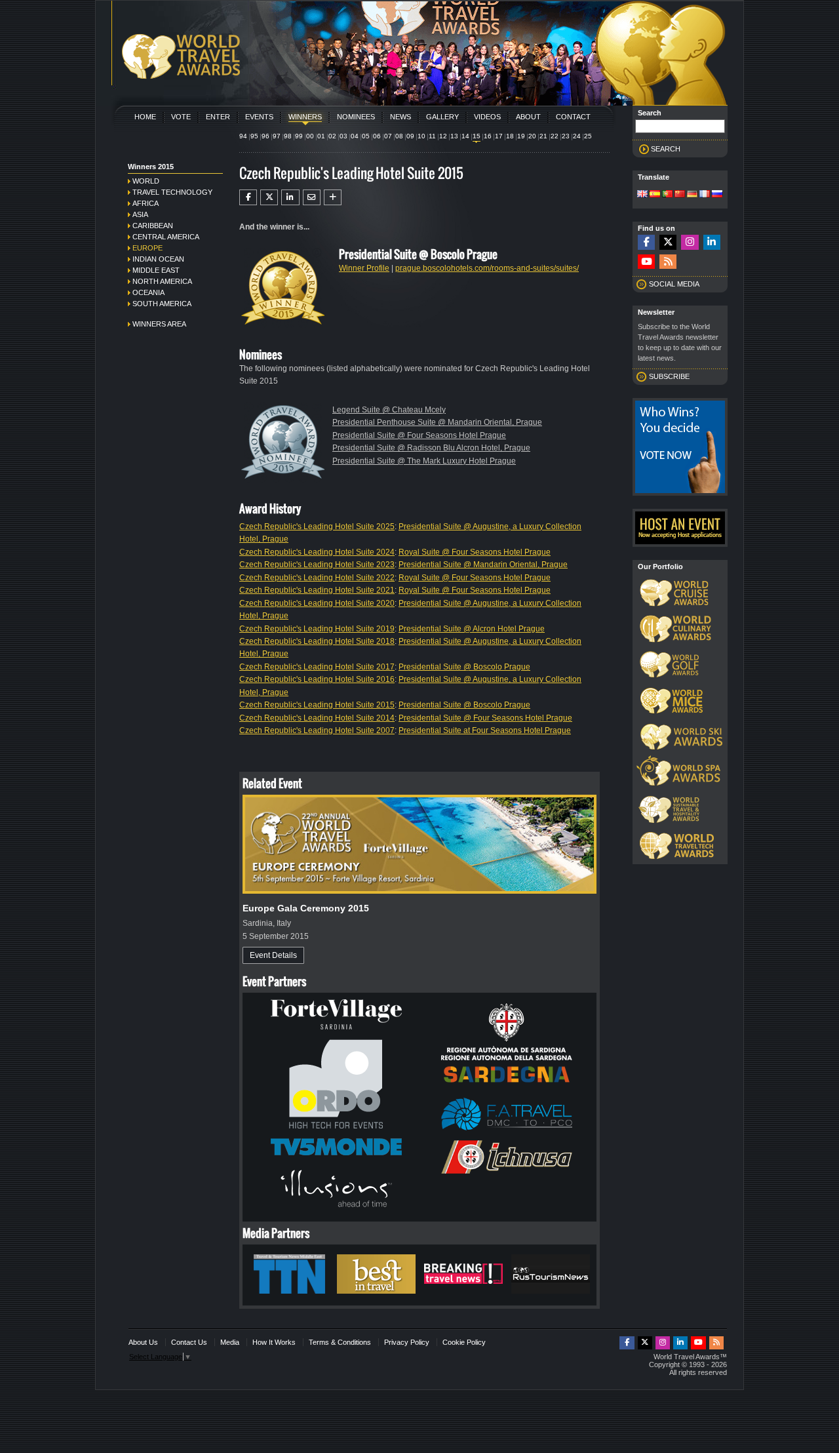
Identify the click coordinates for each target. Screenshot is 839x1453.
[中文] (679, 194)
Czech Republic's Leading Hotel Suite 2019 (317, 628)
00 (310, 136)
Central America (165, 237)
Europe (147, 248)
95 (254, 136)
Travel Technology (172, 192)
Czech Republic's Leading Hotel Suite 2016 (317, 679)
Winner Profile (364, 268)
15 (476, 136)
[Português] (667, 194)
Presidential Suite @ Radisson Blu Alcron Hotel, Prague (431, 447)
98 (288, 136)
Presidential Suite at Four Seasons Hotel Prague (485, 730)
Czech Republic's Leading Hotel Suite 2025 (317, 526)
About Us (143, 1342)
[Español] (655, 194)
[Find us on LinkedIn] (711, 242)
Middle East (156, 270)
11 (432, 136)
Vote (181, 117)
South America (161, 304)
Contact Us (189, 1342)
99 (299, 136)
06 (377, 136)
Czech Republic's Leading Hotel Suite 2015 (317, 704)
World (145, 181)
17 (499, 136)
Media (229, 1342)
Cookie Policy (464, 1342)
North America (162, 281)
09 (410, 136)
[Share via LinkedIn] (290, 197)
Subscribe (669, 376)
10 (421, 136)
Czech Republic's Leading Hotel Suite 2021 (317, 590)
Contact (573, 117)
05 (366, 136)
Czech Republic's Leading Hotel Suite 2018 (317, 641)
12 (443, 136)
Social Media (674, 284)
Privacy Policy (406, 1342)
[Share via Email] (311, 197)
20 (532, 136)
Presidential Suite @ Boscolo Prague (464, 666)
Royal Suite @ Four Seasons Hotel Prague (475, 552)
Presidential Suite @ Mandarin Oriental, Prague (483, 564)
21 (543, 136)
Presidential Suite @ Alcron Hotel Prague (472, 628)
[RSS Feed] (667, 261)
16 (488, 136)
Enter (218, 117)
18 (510, 136)
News (400, 117)
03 (343, 136)
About (528, 117)
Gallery (442, 117)
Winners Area (159, 324)
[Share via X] (269, 197)
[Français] (704, 194)
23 (566, 136)
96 (265, 136)
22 (554, 136)
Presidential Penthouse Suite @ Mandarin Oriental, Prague (437, 422)
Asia (140, 214)
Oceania (148, 292)
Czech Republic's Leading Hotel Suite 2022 (317, 577)
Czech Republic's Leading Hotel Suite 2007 (317, 730)
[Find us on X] (667, 242)
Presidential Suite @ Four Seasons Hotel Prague (419, 435)
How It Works (274, 1342)
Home (145, 117)
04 (355, 136)
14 (465, 136)
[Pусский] (717, 194)
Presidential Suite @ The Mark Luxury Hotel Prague (424, 461)
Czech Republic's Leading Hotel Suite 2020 (317, 603)
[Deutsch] (692, 194)
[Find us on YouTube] (646, 261)
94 (243, 136)
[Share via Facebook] (248, 197)
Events (259, 117)
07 (388, 136)
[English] (642, 194)
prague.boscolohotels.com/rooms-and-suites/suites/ (487, 268)
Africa (145, 203)
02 (332, 136)
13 (454, 136)
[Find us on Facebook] (646, 242)
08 (399, 136)
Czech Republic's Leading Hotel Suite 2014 (317, 718)
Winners (305, 117)
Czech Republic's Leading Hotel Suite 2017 (317, 666)
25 (588, 136)
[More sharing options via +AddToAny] (332, 197)
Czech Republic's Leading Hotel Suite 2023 (317, 564)
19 (521, 136)
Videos (487, 117)
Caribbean (152, 225)
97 (277, 136)
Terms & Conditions (340, 1342)
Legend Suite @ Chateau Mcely (389, 409)
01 (321, 136)
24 (577, 136)
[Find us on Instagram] (689, 242)
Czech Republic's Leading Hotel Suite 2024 (317, 552)
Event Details (273, 955)
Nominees (356, 117)
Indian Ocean (158, 259)
